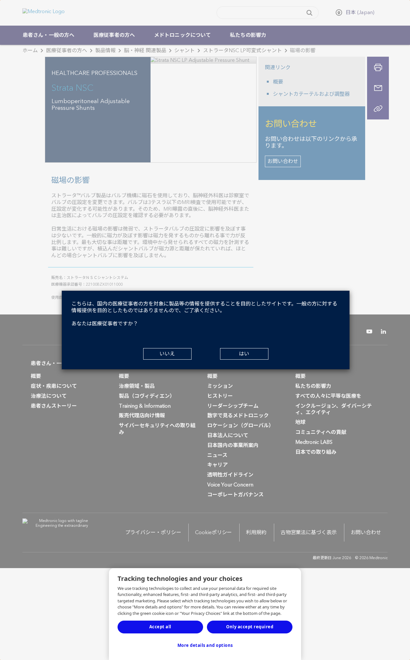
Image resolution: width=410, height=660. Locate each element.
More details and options (205, 645)
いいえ (167, 353)
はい (244, 353)
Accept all (160, 627)
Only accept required (249, 627)
